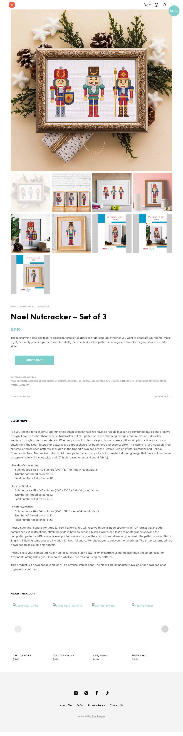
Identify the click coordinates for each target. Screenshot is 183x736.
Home (13, 307)
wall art (24, 385)
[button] (147, 4)
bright (42, 381)
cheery (50, 381)
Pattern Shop (26, 307)
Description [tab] (19, 421)
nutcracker (141, 381)
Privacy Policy (96, 705)
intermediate (127, 381)
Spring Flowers (100, 655)
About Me (66, 705)
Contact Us (116, 705)
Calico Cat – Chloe (22, 655)
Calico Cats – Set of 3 (63, 655)
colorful (72, 381)
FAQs (80, 705)
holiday (115, 381)
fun (108, 381)
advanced (22, 381)
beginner (33, 381)
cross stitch (98, 381)
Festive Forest (139, 655)
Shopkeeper (98, 716)
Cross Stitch (43, 307)
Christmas (60, 381)
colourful (84, 381)
